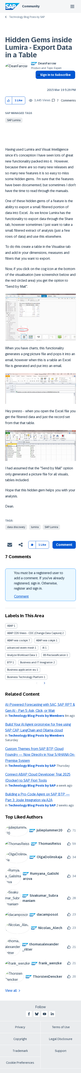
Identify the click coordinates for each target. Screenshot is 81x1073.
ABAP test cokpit (45, 640)
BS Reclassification (54, 655)
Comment (21, 596)
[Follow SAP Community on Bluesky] (36, 1014)
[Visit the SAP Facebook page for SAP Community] (29, 1014)
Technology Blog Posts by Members (36, 715)
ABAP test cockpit (17, 640)
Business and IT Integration (36, 662)
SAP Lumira (14, 120)
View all (11, 990)
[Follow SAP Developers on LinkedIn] (52, 1014)
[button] (8, 100)
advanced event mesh (20, 647)
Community (31, 6)
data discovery (16, 527)
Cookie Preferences (20, 1062)
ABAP (10, 625)
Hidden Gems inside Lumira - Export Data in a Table (38, 47)
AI (43, 647)
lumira (35, 527)
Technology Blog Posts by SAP (27, 17)
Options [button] (38, 82)
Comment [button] (64, 545)
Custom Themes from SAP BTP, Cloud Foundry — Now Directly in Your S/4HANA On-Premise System (40, 754)
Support (61, 1051)
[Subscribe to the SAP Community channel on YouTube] (44, 1014)
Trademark (20, 1051)
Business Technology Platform (25, 677)
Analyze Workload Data (21, 655)
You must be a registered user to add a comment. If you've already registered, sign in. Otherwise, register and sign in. (39, 580)
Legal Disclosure (60, 1039)
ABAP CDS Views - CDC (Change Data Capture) (34, 633)
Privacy (20, 1027)
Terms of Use (61, 1027)
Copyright (20, 1039)
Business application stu (21, 669)
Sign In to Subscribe (55, 75)
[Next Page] (44, 683)
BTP (9, 662)
